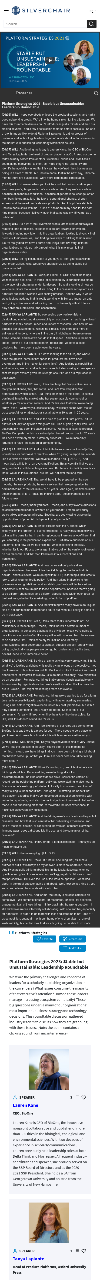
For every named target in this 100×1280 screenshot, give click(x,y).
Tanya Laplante (28, 1259)
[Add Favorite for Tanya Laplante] (83, 1251)
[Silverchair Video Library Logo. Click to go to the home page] (41, 10)
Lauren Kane (25, 1105)
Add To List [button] (75, 948)
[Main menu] (6, 10)
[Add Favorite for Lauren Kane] (83, 1097)
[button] (91, 23)
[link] (49, 1069)
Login (92, 10)
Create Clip (75, 939)
